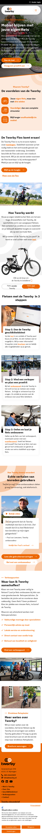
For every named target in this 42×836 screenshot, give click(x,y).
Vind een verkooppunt (14, 650)
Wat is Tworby (8, 786)
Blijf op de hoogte (12, 170)
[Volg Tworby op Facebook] (3, 781)
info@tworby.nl (10, 778)
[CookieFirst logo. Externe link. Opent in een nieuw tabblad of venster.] (2, 808)
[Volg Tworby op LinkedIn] (7, 781)
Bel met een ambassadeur (18, 562)
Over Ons (6, 789)
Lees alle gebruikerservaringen (18, 556)
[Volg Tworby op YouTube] (11, 781)
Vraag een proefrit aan (14, 65)
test (12, 336)
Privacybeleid (35, 805)
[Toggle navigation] (36, 10)
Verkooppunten (9, 794)
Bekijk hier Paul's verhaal (19, 545)
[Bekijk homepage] (8, 10)
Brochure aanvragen (17, 746)
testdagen (11, 144)
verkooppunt (16, 386)
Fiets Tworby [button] (12, 287)
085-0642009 (10, 775)
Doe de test (9, 60)
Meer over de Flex (10, 175)
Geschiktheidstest (10, 792)
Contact (6, 797)
